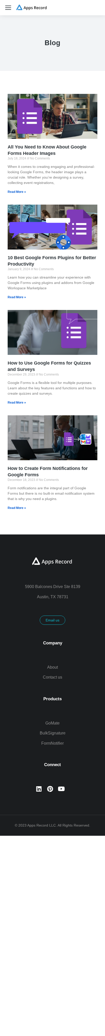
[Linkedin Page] (39, 789)
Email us (52, 620)
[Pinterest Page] (50, 789)
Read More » (17, 192)
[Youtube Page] (61, 789)
